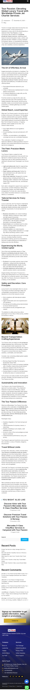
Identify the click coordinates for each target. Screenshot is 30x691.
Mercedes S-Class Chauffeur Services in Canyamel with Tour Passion (15, 528)
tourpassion (7, 20)
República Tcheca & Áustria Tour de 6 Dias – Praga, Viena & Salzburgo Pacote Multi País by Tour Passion (15, 593)
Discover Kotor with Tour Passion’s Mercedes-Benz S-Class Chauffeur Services (15, 506)
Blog (5, 22)
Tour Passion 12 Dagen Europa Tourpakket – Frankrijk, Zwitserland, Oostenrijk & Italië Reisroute (14, 581)
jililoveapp (4, 598)
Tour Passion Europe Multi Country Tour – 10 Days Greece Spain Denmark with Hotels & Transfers (15, 587)
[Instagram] (13, 676)
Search (4, 537)
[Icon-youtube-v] (22, 676)
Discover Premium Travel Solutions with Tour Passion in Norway (15, 517)
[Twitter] (19, 676)
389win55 (4, 579)
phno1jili (3, 573)
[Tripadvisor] (16, 676)
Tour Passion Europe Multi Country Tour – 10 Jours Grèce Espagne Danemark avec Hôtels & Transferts (15, 575)
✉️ (27, 681)
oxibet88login (5, 592)
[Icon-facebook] (10, 676)
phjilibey (4, 586)
